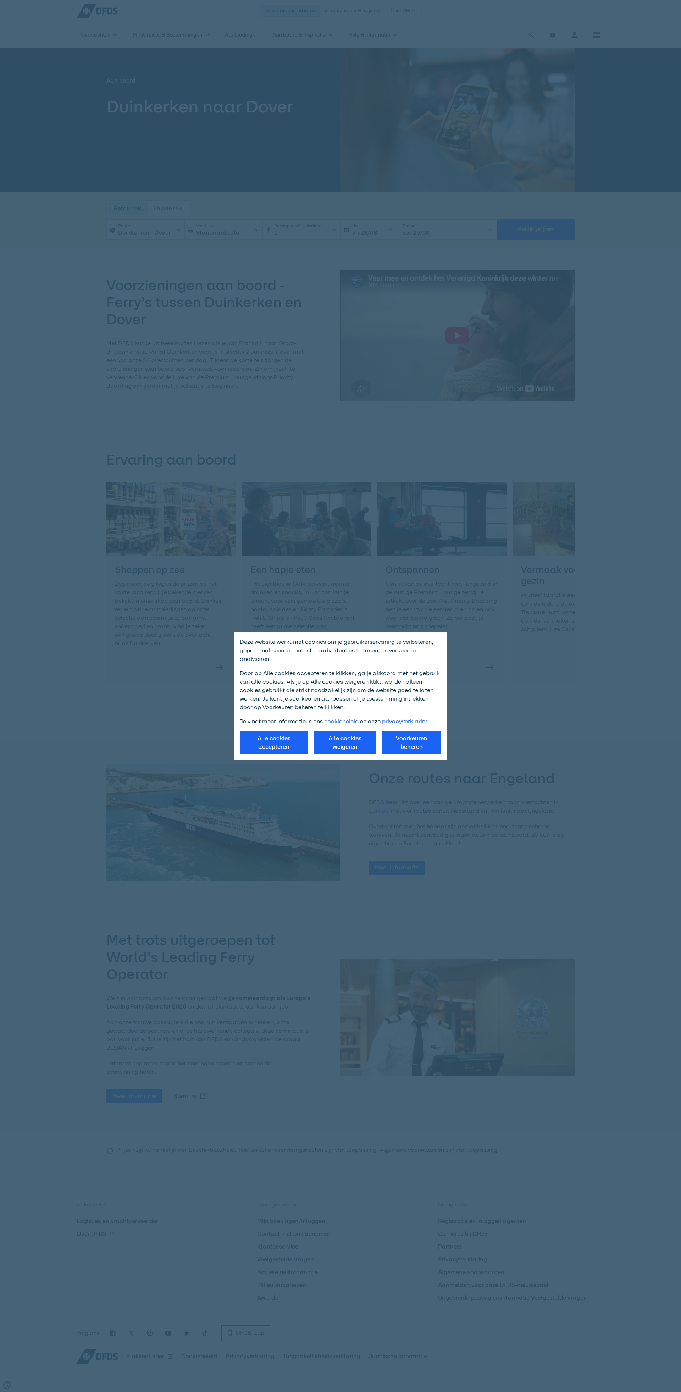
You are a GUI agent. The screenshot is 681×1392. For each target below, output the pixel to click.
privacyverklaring (405, 721)
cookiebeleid (341, 721)
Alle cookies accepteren (274, 742)
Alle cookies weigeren (344, 742)
